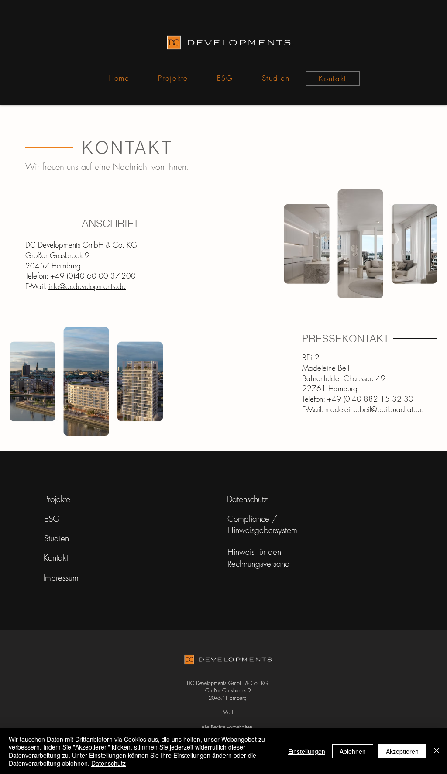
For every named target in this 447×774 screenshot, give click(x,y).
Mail (228, 712)
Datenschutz (108, 763)
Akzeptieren (402, 751)
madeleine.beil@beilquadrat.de (374, 409)
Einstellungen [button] (306, 751)
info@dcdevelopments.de (87, 286)
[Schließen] (436, 751)
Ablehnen (353, 751)
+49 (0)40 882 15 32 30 (370, 399)
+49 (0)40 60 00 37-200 (93, 276)
